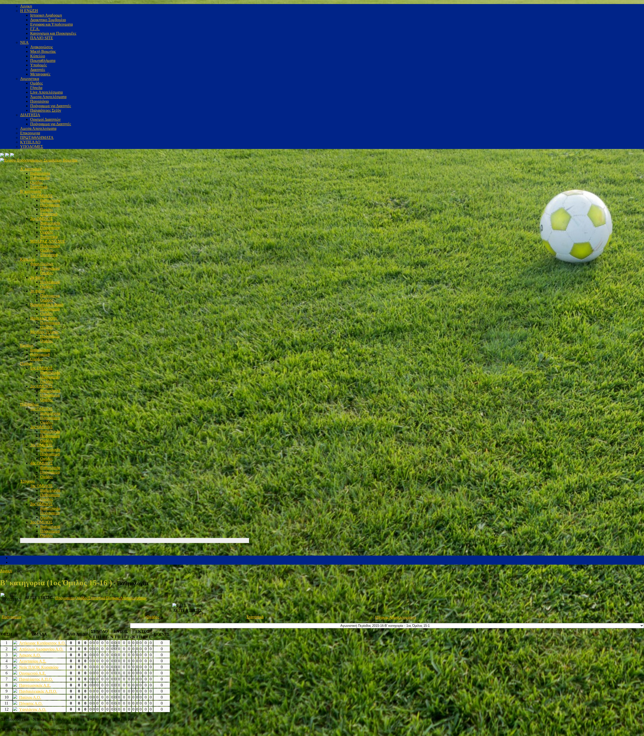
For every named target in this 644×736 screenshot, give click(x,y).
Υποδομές (38, 65)
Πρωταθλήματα (42, 60)
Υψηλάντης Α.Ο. (32, 709)
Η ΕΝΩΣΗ (29, 11)
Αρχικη (26, 6)
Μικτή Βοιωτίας (43, 51)
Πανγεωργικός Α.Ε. (35, 685)
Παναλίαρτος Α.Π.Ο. (36, 679)
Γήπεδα (36, 88)
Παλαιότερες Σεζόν (45, 110)
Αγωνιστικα (29, 78)
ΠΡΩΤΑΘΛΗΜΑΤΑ (37, 137)
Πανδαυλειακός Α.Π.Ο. (38, 691)
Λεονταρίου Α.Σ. (32, 661)
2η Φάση (37, 277)
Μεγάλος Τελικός (44, 332)
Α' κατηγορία (30, 169)
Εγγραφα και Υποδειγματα (51, 24)
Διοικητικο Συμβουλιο (48, 20)
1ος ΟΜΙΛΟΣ (41, 196)
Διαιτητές (37, 69)
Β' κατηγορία (30, 191)
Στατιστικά (38, 187)
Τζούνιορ (27, 481)
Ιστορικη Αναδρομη (46, 15)
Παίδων (26, 363)
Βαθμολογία (40, 173)
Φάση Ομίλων (41, 264)
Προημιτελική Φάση (46, 304)
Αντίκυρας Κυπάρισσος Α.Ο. (42, 643)
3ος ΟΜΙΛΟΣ (41, 445)
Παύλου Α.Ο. (30, 697)
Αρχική (6, 571)
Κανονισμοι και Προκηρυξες (53, 33)
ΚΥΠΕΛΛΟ (30, 142)
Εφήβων (26, 345)
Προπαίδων (29, 404)
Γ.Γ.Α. (35, 29)
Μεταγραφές (40, 74)
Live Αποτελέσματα (46, 92)
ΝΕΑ (24, 42)
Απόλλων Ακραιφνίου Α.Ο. (41, 649)
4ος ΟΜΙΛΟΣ (41, 463)
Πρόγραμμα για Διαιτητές (50, 106)
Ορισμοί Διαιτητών (45, 119)
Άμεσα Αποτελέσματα (48, 97)
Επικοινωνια (30, 133)
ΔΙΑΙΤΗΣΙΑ (30, 115)
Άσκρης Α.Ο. (30, 655)
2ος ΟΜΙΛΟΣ (41, 218)
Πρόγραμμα (40, 178)
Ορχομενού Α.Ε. (32, 673)
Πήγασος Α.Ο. (31, 703)
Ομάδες (36, 83)
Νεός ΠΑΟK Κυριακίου (38, 667)
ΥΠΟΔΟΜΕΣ (31, 146)
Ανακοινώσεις (41, 47)
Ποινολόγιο (39, 101)
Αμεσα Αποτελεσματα (38, 128)
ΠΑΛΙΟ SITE (41, 38)
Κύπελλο (37, 56)
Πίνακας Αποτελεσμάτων (126, 598)
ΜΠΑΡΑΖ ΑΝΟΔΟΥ (47, 241)
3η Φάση (37, 291)
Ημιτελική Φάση (43, 318)
